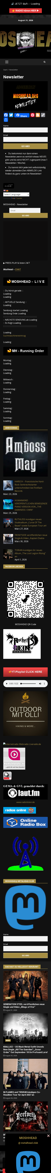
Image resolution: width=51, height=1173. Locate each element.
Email (5, 135)
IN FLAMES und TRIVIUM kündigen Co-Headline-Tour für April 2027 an (25, 1074)
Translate (19, 198)
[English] (4, 191)
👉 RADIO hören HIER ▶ (25, 10)
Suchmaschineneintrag (14, 335)
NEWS (8, 998)
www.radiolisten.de (25, 802)
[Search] (44, 61)
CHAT (18, 269)
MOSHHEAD (28, 1138)
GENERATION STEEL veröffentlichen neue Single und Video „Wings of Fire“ (25, 986)
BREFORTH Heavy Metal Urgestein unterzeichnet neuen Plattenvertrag (25, 1116)
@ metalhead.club (28, 1142)
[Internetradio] (25, 822)
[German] (7, 191)
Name (5, 125)
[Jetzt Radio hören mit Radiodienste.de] (14, 758)
